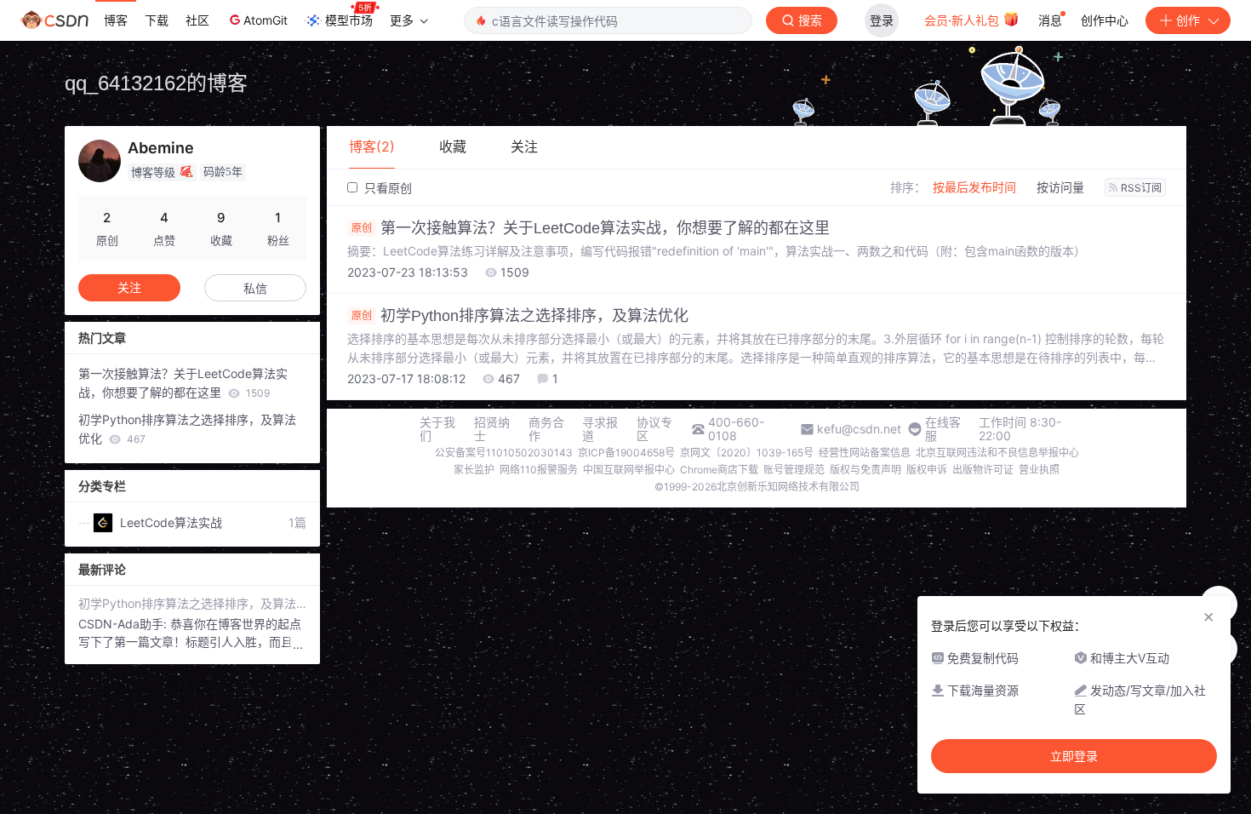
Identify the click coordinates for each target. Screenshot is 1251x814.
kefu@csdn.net (859, 429)
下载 (157, 20)
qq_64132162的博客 (156, 83)
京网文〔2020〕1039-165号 (747, 452)
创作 (1188, 20)
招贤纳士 (492, 429)
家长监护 (474, 469)
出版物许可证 (983, 469)
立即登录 (1074, 756)
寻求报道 (600, 429)
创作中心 (1104, 20)
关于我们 (437, 429)
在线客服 (943, 429)
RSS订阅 (1141, 187)
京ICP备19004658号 (626, 452)
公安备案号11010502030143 (504, 452)
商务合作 (546, 429)
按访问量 (1060, 187)
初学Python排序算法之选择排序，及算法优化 (519, 315)
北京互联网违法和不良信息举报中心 (997, 452)
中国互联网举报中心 (629, 469)
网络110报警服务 (539, 469)
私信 (255, 288)
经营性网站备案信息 (865, 452)
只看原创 (386, 188)
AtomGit (265, 20)
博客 (116, 20)
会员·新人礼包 (963, 20)
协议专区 (654, 429)
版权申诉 (926, 469)
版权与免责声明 (865, 469)
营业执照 (1039, 469)
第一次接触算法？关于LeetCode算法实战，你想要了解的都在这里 (590, 228)
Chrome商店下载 (719, 469)
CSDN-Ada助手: (124, 623)
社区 (197, 20)
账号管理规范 (794, 469)
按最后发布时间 (974, 187)
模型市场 (349, 20)
